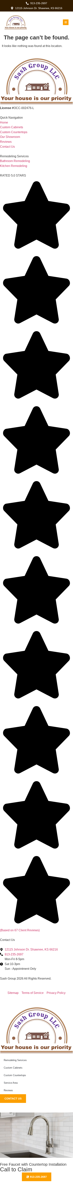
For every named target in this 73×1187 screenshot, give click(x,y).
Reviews (8, 1090)
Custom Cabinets (13, 1067)
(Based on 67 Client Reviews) (20, 930)
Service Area (11, 1082)
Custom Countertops (15, 1075)
